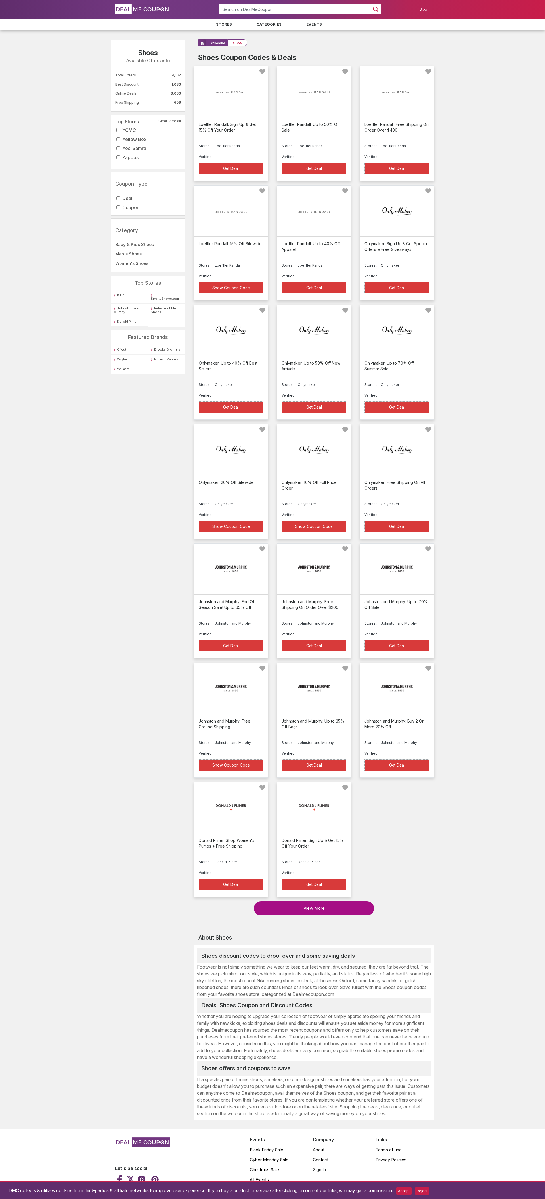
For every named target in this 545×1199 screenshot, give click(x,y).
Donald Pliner (127, 322)
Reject (422, 1191)
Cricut (121, 349)
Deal (127, 198)
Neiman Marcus (166, 359)
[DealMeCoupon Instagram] (142, 1179)
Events (314, 24)
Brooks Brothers (167, 349)
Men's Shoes (128, 254)
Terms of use (389, 1149)
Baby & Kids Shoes (134, 244)
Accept (404, 1191)
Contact (320, 1159)
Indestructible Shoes (163, 310)
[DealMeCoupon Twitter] (130, 1179)
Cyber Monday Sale (269, 1159)
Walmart (123, 369)
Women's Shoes (131, 263)
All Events (259, 1179)
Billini (121, 295)
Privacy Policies (391, 1159)
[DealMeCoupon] (142, 1145)
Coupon (130, 208)
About (318, 1149)
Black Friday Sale (266, 1149)
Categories (269, 24)
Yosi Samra (134, 148)
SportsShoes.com (165, 299)
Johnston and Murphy (126, 310)
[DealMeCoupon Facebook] (120, 1179)
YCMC (129, 130)
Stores (224, 24)
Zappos (130, 157)
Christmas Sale (264, 1169)
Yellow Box (134, 139)
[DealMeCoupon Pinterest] (154, 1179)
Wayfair (122, 359)
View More (314, 908)
